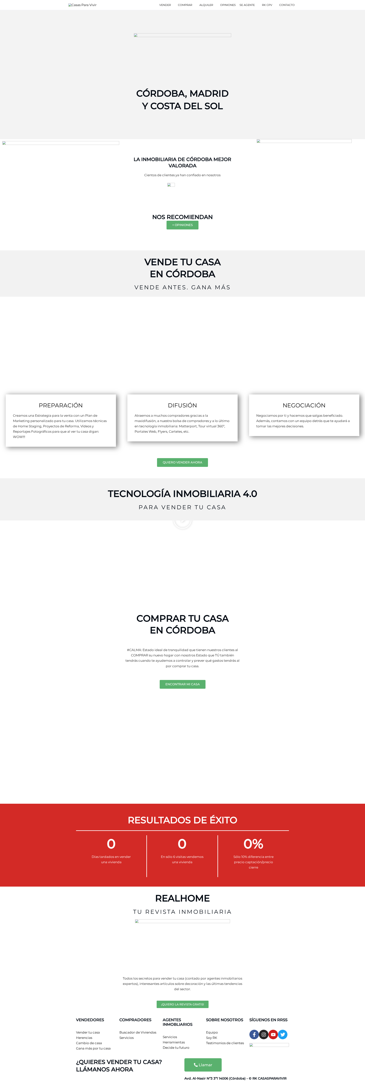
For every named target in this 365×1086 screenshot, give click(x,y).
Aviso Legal (85, 1079)
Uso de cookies (147, 1079)
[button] (172, 5)
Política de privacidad (114, 1079)
